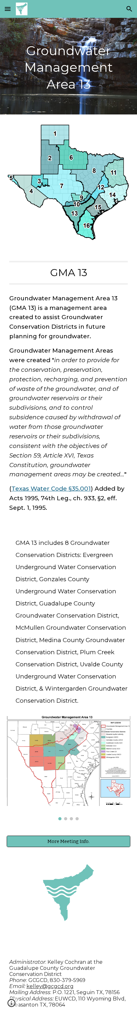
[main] (69, 66)
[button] (7, 9)
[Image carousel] (69, 768)
